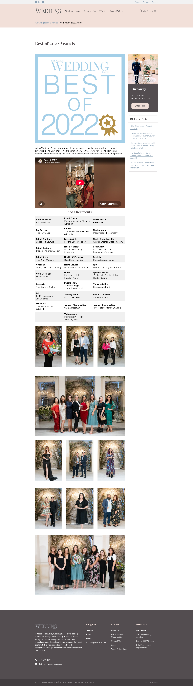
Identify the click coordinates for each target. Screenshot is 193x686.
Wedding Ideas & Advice (46, 23)
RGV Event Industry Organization (144, 646)
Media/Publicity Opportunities (117, 635)
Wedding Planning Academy (143, 635)
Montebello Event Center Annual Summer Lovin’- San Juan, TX (141, 155)
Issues (78, 11)
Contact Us (116, 641)
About (137, 2)
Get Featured (141, 630)
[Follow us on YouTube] (43, 2)
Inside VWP (115, 11)
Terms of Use (78, 682)
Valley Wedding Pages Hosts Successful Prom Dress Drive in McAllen (142, 165)
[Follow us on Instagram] (39, 2)
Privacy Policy (89, 682)
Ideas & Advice (100, 11)
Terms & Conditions (119, 649)
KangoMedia (154, 682)
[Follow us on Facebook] (36, 2)
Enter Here (140, 106)
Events (87, 11)
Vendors (69, 11)
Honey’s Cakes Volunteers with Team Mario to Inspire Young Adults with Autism (142, 145)
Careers (155, 2)
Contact (146, 2)
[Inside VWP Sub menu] (122, 11)
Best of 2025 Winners (145, 641)
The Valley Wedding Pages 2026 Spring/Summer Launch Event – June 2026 (142, 135)
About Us (115, 630)
